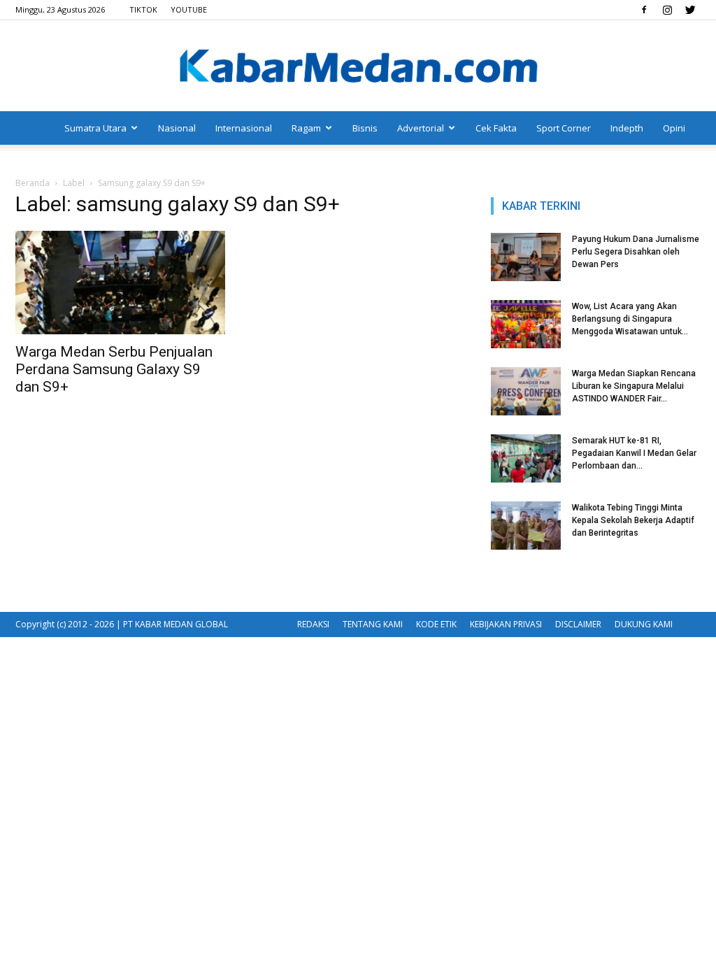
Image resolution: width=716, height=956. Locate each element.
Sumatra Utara (95, 128)
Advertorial (420, 128)
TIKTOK (143, 9)
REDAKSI (313, 624)
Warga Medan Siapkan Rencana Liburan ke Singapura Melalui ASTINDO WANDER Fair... (634, 386)
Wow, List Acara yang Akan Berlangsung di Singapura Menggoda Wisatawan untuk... (630, 318)
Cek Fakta (496, 128)
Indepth (626, 128)
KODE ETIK (436, 624)
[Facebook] (643, 10)
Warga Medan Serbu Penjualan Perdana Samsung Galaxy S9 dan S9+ (114, 369)
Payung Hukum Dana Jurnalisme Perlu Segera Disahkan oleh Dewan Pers (635, 251)
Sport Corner (563, 128)
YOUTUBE (189, 9)
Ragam (306, 128)
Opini (674, 128)
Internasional (243, 128)
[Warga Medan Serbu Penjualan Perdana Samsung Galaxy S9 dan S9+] (120, 282)
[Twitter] (690, 10)
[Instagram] (667, 10)
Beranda (32, 183)
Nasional (177, 128)
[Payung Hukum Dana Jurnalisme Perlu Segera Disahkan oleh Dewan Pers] (526, 257)
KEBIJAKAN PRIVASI (506, 624)
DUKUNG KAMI (644, 624)
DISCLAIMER (578, 624)
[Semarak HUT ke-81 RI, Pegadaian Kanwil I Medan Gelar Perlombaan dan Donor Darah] (526, 458)
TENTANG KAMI (373, 624)
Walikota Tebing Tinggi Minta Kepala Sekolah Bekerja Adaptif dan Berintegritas (633, 520)
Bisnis (365, 128)
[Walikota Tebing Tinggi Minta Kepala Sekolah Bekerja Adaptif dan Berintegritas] (526, 525)
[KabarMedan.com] (358, 67)
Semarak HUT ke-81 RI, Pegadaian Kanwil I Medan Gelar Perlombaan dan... (634, 453)
